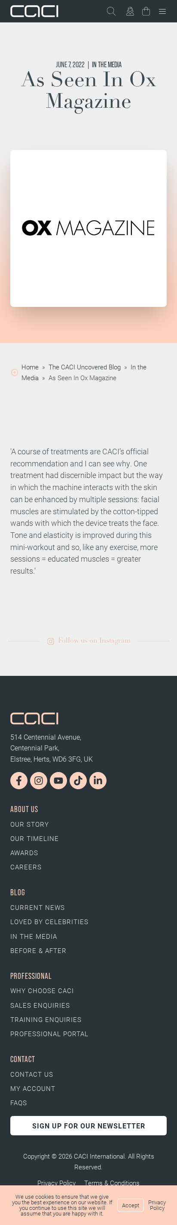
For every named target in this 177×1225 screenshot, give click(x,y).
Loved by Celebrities (49, 921)
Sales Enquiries (40, 1005)
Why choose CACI (42, 990)
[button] (88, 641)
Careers (26, 866)
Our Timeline (34, 838)
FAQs (18, 1102)
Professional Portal (49, 1033)
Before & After (38, 950)
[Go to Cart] (146, 13)
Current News (37, 907)
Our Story (29, 824)
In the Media (107, 64)
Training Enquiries (46, 1019)
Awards (24, 852)
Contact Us (31, 1074)
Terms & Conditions (112, 1182)
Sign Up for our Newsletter (88, 1125)
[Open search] (115, 11)
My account (32, 1088)
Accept (130, 1205)
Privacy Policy (56, 1182)
